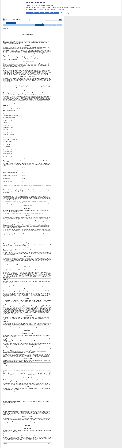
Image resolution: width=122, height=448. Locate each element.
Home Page (49, 26)
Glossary (7, 445)
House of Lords (14, 25)
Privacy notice (37, 445)
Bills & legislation (25, 25)
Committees (32, 25)
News (52, 25)
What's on (19, 25)
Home (4, 23)
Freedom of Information (18, 445)
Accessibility (45, 17)
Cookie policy (42, 445)
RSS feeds (55, 17)
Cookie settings (65, 13)
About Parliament (29, 23)
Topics (55, 25)
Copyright (33, 445)
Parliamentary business (11, 23)
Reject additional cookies (51, 13)
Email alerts (51, 17)
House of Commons (6, 25)
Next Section (5, 443)
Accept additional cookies (34, 13)
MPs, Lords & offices (21, 23)
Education (46, 23)
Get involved (36, 23)
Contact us (60, 17)
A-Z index (4, 445)
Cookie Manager (47, 445)
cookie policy (61, 9)
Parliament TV (47, 25)
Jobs (23, 445)
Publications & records (39, 25)
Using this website (28, 445)
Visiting (41, 23)
